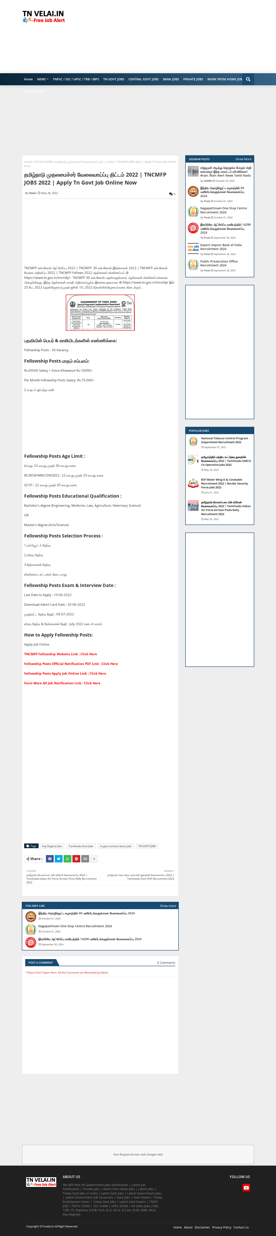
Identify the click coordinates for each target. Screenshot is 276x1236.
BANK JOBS (171, 79)
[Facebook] (50, 858)
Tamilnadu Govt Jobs (81, 846)
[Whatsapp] (67, 858)
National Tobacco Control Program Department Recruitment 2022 (224, 440)
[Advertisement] (175, 36)
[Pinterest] (76, 858)
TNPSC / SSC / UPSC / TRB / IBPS (76, 79)
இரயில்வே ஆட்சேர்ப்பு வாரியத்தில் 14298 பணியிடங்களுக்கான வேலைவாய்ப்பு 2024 (89, 939)
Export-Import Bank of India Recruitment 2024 (221, 247)
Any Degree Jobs (52, 846)
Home (28, 79)
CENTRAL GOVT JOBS (144, 79)
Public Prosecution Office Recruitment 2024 (219, 263)
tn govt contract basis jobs (116, 846)
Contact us (241, 1227)
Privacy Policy (221, 1227)
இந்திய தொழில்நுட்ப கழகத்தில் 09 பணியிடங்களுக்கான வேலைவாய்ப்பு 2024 (86, 913)
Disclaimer (202, 1227)
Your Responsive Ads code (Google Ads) (138, 1154)
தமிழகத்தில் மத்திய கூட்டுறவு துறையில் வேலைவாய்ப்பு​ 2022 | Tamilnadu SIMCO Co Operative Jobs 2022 (226, 461)
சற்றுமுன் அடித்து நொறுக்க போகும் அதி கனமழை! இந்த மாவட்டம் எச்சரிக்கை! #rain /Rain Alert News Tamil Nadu (225, 171)
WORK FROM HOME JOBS (225, 79)
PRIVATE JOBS (193, 79)
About (188, 1227)
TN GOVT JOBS (113, 79)
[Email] (85, 858)
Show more (168, 906)
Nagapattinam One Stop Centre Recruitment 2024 (75, 926)
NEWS (41, 79)
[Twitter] (59, 858)
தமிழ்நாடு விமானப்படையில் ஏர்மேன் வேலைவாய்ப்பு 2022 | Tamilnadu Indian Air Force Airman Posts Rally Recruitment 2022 (226, 508)
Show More (243, 159)
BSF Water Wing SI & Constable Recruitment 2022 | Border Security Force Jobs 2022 (224, 483)
